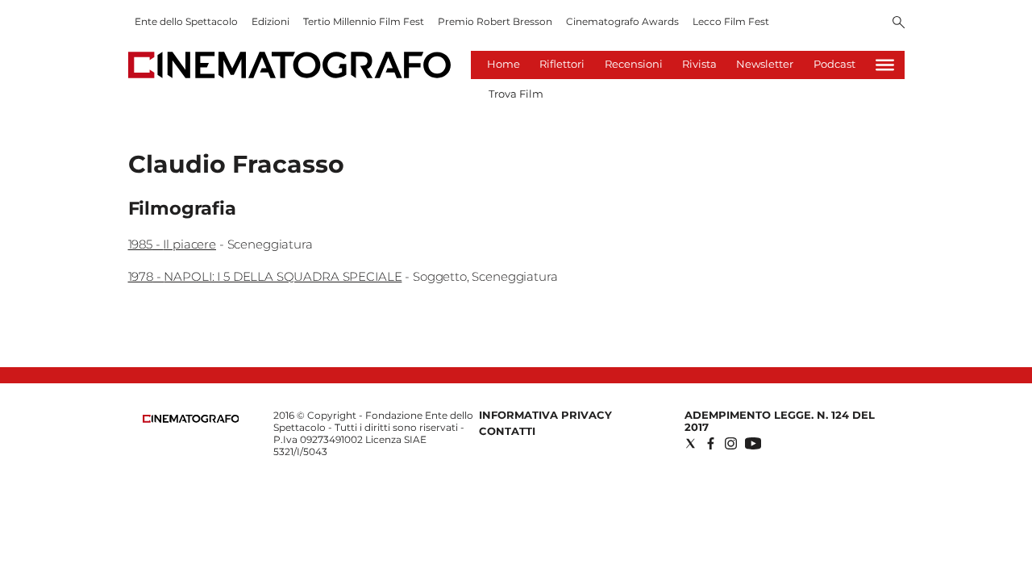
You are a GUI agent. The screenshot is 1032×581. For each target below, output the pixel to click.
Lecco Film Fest (731, 21)
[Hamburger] (885, 65)
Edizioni (270, 21)
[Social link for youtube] (753, 443)
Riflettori (562, 63)
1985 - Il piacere (172, 244)
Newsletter (764, 63)
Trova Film (516, 93)
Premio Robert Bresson (495, 21)
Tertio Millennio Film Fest (363, 21)
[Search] (899, 23)
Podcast (834, 63)
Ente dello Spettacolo (186, 21)
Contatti (507, 430)
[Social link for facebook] (711, 443)
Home (503, 63)
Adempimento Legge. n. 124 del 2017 (780, 420)
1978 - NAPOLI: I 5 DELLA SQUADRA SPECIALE (265, 276)
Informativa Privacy (545, 414)
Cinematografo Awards (622, 21)
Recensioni (634, 63)
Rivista (699, 63)
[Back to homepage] (191, 419)
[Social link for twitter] (691, 443)
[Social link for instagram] (731, 443)
